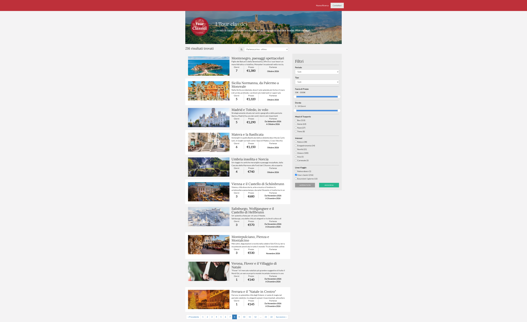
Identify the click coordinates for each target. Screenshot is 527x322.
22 (271, 317)
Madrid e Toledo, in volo (250, 110)
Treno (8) (301, 131)
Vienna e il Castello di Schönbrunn (258, 184)
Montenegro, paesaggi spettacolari (258, 58)
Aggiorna (329, 185)
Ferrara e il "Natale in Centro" (254, 291)
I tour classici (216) (305, 175)
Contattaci (337, 5)
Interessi (298, 138)
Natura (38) (302, 142)
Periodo (298, 67)
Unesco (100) (302, 153)
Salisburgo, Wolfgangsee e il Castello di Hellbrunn (253, 210)
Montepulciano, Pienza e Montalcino (250, 238)
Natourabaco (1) (304, 171)
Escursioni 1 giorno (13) (307, 178)
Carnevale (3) (303, 160)
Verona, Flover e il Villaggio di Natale (254, 265)
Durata (298, 103)
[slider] (295, 96)
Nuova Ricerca (322, 5)
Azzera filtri (305, 185)
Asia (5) (300, 157)
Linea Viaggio (300, 167)
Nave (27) (301, 128)
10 (244, 317)
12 (255, 317)
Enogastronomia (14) (306, 145)
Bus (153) (301, 120)
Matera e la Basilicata (248, 134)
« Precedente (193, 317)
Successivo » (281, 317)
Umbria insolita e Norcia (250, 159)
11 (250, 317)
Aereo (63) (301, 124)
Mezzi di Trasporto (303, 116)
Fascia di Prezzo (302, 89)
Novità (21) (302, 149)
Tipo (297, 77)
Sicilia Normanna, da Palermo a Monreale (255, 85)
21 (266, 317)
